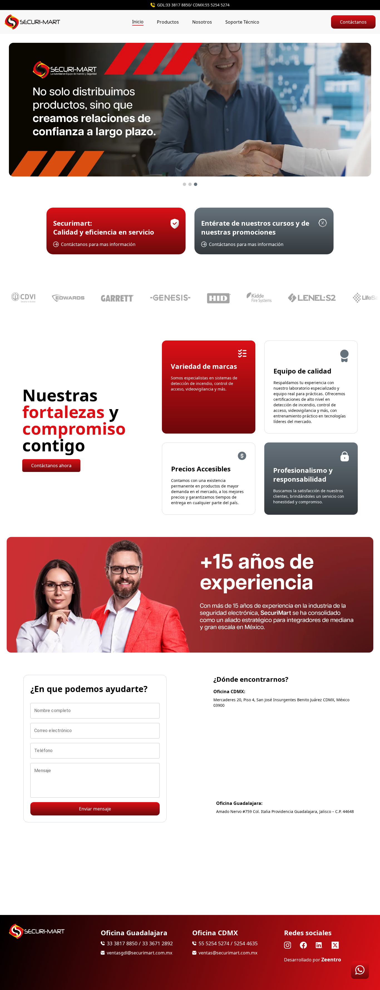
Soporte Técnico (242, 22)
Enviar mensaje (95, 809)
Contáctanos (353, 22)
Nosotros (202, 22)
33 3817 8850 (178, 5)
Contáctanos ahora (51, 465)
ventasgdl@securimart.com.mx (139, 953)
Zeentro (331, 959)
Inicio (138, 22)
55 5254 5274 (217, 5)
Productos (168, 22)
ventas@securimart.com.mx (228, 953)
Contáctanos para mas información (98, 244)
